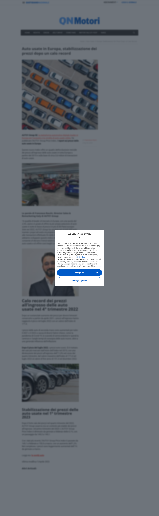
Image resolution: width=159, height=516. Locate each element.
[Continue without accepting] (79, 237)
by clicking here (79, 257)
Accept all (79, 272)
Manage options (79, 281)
